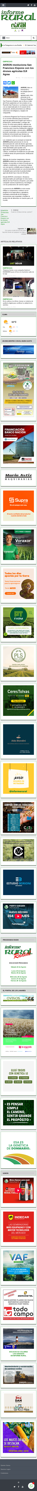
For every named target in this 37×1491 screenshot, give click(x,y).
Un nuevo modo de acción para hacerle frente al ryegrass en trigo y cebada (14, 232)
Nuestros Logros (5, 1469)
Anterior (15, 210)
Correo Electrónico (29, 78)
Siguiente (21, 228)
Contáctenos (4, 1473)
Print (19, 78)
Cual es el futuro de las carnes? (21, 212)
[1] (31, 1487)
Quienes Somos (5, 1465)
